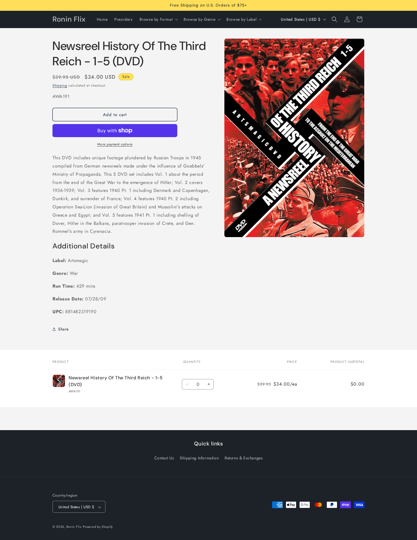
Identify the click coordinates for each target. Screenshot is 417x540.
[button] (158, 19)
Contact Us (164, 458)
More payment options (115, 144)
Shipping (59, 85)
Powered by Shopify (98, 527)
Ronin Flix (74, 527)
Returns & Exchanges (244, 458)
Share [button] (63, 329)
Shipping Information (199, 458)
